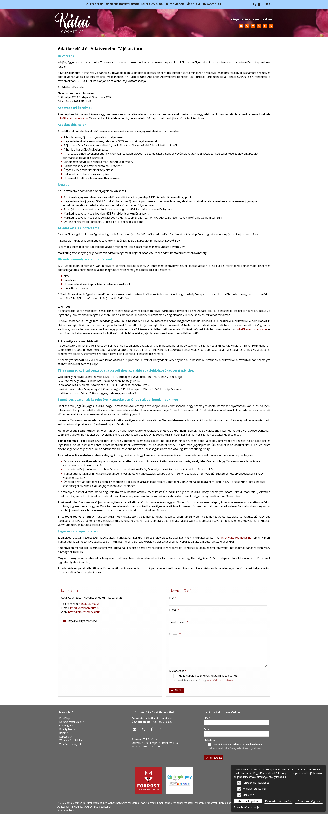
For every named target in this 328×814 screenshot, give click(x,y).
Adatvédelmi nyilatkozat (220, 680)
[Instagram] (259, 25)
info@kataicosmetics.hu (73, 118)
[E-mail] (241, 25)
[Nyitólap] (105, 23)
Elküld (178, 690)
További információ (245, 807)
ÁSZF (89, 806)
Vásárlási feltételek (69, 740)
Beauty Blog (66, 729)
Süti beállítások (102, 806)
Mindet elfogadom (248, 801)
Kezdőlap (64, 718)
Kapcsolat (65, 736)
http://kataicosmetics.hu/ (84, 612)
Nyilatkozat (177, 671)
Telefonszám (178, 622)
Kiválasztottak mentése (278, 801)
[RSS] (270, 25)
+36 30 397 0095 (89, 604)
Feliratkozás (215, 757)
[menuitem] (268, 4)
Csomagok (65, 725)
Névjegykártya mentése (81, 621)
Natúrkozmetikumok (70, 721)
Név (173, 597)
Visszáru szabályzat (70, 744)
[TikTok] (264, 25)
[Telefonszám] (247, 25)
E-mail (174, 610)
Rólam (62, 732)
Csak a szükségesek (309, 801)
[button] (268, 4)
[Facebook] (253, 25)
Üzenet (175, 634)
